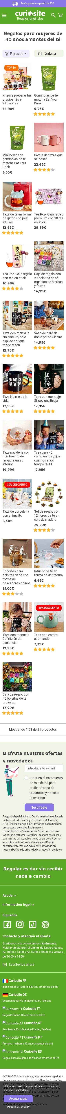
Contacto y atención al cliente (26, 936)
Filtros (16, 54)
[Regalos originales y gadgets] (30, 13)
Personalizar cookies (18, 1106)
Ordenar (50, 54)
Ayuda (8, 895)
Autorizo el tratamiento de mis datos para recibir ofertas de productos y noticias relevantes (46, 788)
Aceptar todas (18, 1098)
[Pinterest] (45, 924)
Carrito (60, 15)
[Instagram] (20, 924)
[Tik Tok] (33, 924)
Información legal (17, 904)
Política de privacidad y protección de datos (37, 849)
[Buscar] (53, 15)
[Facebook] (7, 924)
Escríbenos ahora (21, 964)
